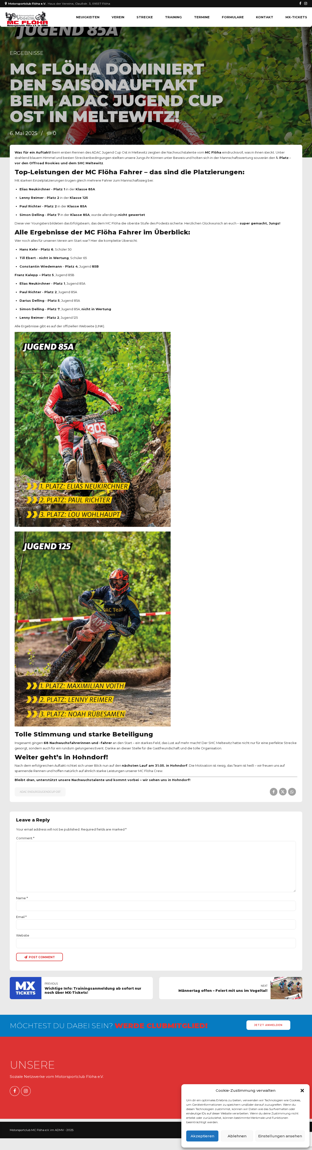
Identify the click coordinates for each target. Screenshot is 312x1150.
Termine (202, 17)
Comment (25, 838)
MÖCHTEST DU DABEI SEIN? (109, 1025)
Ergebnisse (26, 53)
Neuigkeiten (87, 17)
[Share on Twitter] (283, 791)
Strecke (144, 17)
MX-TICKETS (296, 17)
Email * (21, 917)
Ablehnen (237, 1136)
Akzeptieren (202, 1136)
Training (173, 17)
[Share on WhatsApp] (292, 791)
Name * (22, 898)
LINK (99, 326)
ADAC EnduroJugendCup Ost (40, 791)
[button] (302, 1090)
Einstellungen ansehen (280, 1136)
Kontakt (264, 17)
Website (22, 935)
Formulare (233, 17)
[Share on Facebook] (273, 791)
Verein (118, 17)
